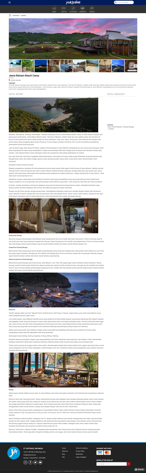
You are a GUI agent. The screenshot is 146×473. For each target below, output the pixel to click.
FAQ (63, 457)
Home (64, 448)
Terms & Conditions (82, 448)
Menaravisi (95, 471)
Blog (63, 454)
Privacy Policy (80, 451)
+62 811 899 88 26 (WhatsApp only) (34, 452)
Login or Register (81, 457)
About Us (65, 451)
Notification (79, 454)
